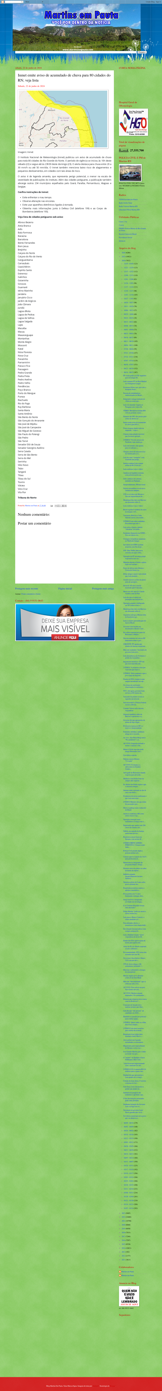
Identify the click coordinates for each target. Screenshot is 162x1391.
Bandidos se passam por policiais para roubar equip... (134, 1017)
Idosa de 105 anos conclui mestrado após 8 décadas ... (133, 586)
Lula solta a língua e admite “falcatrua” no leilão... (132, 528)
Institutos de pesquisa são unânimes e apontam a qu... (133, 1093)
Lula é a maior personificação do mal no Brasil (134, 621)
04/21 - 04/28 (129, 1150)
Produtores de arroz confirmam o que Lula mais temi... (134, 797)
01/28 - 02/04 (129, 1196)
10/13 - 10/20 (129, 306)
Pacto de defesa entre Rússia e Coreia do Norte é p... (133, 569)
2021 (124, 1221)
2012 (124, 1256)
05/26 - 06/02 (129, 1130)
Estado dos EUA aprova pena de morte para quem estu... (134, 941)
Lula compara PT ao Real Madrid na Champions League (134, 382)
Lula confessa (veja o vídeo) (133, 469)
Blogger (112, 1386)
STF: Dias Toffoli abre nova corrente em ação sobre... (133, 551)
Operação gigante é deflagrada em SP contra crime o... (133, 604)
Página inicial (65, 588)
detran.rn (122, 241)
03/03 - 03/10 (129, 1177)
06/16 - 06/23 (129, 372)
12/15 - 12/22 (129, 271)
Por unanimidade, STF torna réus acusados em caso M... (134, 953)
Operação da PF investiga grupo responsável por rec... (134, 557)
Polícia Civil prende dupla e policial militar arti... (133, 851)
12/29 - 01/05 (129, 263)
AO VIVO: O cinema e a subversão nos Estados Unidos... (132, 767)
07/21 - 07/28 (129, 353)
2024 (124, 260)
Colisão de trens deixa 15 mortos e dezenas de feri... (134, 1082)
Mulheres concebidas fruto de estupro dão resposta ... (133, 779)
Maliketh (96, 1386)
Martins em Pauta (128, 1272)
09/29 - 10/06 (129, 314)
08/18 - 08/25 (129, 337)
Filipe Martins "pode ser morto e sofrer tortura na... (134, 912)
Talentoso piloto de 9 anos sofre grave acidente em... (134, 883)
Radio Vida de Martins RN (128, 206)
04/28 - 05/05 (129, 1146)
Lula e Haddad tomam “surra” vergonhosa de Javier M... (133, 936)
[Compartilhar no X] (60, 506)
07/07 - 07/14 (129, 360)
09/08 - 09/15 (129, 326)
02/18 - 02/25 (129, 1185)
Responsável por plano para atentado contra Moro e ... (133, 1035)
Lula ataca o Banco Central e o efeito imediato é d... (133, 918)
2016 (124, 1240)
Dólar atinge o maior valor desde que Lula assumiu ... (134, 575)
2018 (124, 1232)
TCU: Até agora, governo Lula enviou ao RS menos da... (134, 692)
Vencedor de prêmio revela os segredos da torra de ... (133, 697)
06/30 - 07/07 (129, 364)
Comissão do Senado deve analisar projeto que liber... (133, 1006)
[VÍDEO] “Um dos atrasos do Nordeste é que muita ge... (133, 441)
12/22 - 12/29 (129, 267)
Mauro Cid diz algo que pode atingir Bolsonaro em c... (133, 750)
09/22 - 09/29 (129, 318)
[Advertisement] (135, 1357)
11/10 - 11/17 (129, 291)
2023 (124, 1213)
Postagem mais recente (26, 588)
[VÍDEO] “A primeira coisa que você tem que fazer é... (134, 668)
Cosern (121, 225)
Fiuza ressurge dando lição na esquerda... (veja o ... (133, 429)
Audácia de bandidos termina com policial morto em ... (133, 474)
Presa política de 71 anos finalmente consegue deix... (133, 895)
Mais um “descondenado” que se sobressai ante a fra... (134, 982)
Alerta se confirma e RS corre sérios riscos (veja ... (133, 814)
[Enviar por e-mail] (56, 506)
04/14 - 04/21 (129, 1154)
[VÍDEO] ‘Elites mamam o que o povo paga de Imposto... (134, 674)
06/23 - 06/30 (129, 368)
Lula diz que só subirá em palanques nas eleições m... (133, 598)
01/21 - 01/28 (129, 1200)
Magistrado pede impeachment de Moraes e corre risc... (134, 1047)
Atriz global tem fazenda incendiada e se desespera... (133, 1041)
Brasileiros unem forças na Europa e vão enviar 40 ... (133, 838)
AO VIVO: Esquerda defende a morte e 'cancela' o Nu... (134, 744)
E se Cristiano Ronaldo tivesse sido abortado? (133, 906)
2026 (124, 252)
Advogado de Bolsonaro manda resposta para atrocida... (134, 773)
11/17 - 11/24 (129, 287)
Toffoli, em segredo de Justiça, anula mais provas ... (133, 832)
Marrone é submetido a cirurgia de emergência (134, 971)
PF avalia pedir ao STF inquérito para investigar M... (134, 376)
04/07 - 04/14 (129, 1158)
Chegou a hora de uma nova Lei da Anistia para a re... (134, 452)
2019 (124, 1228)
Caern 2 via (123, 221)
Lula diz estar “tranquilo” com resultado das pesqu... (133, 458)
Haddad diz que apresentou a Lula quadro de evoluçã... (133, 1076)
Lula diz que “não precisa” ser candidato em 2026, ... (133, 1011)
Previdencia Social (125, 237)
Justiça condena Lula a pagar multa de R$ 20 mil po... (133, 464)
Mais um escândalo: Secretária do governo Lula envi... (135, 651)
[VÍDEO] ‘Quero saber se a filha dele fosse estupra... (134, 1023)
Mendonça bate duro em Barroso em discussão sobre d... (134, 501)
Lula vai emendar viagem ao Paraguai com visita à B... (133, 406)
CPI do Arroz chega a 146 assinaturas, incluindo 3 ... (133, 965)
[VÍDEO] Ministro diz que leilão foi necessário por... (134, 803)
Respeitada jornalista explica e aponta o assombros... (133, 889)
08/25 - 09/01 (129, 333)
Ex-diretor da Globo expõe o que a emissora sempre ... (134, 785)
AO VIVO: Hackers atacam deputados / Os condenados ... (134, 994)
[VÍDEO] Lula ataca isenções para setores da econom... (133, 1029)
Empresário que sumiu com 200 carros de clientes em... (134, 826)
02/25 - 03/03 (129, 1181)
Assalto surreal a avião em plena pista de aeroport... (134, 580)
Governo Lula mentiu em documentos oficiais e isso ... (134, 627)
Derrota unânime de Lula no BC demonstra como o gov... (134, 639)
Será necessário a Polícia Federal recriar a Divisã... (134, 703)
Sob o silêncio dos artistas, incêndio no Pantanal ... (132, 479)
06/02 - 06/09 (129, 1126)
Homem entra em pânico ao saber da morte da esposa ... (135, 869)
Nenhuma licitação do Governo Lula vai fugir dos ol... (134, 1105)
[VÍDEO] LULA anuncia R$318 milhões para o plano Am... (134, 1070)
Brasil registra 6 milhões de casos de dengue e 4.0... (134, 510)
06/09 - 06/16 (129, 1123)
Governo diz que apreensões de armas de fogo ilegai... (134, 721)
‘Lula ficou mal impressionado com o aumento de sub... (134, 1064)
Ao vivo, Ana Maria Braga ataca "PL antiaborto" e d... (134, 738)
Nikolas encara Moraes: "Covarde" (131, 760)
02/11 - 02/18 (129, 1189)
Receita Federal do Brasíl (128, 234)
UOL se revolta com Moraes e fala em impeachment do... (133, 495)
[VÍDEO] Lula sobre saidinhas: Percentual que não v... (134, 522)
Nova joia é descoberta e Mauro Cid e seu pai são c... (134, 959)
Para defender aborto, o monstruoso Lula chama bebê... (135, 924)
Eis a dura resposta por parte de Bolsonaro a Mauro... (134, 633)
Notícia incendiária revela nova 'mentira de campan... (134, 489)
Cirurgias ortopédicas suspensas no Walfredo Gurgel (134, 540)
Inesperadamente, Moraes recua (134, 484)
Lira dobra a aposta (130, 755)
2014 (124, 1248)
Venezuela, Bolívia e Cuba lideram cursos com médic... (134, 516)
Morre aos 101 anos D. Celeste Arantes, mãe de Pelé (133, 592)
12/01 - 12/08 (129, 279)
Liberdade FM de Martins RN (129, 209)
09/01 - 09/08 (129, 329)
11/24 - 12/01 (129, 283)
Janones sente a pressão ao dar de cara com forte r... (134, 791)
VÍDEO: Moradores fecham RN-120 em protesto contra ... (134, 411)
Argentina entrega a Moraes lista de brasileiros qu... (134, 616)
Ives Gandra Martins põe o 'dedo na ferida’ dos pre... (134, 1052)
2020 (124, 1225)
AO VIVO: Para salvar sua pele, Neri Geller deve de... (134, 988)
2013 (124, 1252)
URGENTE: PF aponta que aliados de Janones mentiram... (134, 645)
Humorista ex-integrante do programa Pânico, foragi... (133, 863)
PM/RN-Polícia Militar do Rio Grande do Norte (132, 229)
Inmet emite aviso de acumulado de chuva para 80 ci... (134, 423)
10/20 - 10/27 (129, 302)
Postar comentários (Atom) (30, 594)
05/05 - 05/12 (129, 1142)
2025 (124, 256)
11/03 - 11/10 (129, 295)
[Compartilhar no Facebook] (63, 506)
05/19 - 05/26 (129, 1134)
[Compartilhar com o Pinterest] (65, 506)
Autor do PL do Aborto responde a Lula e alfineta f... (134, 947)
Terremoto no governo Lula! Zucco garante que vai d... (133, 1111)
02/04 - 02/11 (129, 1192)
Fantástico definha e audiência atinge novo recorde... (133, 732)
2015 (124, 1244)
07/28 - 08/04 (129, 349)
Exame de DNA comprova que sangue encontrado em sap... (134, 680)
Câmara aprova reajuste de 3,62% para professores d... (135, 857)
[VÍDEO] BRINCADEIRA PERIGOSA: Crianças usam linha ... (134, 845)
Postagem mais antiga (103, 588)
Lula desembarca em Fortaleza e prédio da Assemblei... (134, 657)
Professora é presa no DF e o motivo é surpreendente (133, 727)
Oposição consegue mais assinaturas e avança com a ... (134, 820)
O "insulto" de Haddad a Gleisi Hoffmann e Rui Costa (134, 1058)
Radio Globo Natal (125, 203)
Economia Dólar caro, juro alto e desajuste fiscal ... (134, 388)
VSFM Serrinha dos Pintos (128, 199)
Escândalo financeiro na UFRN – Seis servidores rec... (134, 534)
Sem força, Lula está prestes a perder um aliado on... (133, 1087)
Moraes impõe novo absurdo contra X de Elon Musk (133, 976)
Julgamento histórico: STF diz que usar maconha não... (133, 662)
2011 (124, 1259)
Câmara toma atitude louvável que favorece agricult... (133, 435)
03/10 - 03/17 (129, 1173)
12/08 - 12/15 (129, 275)
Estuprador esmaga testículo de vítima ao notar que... (134, 400)
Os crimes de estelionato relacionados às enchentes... (133, 686)
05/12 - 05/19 (129, 1138)
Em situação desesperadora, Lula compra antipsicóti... (134, 930)
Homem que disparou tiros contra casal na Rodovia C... (135, 1000)
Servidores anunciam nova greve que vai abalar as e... (134, 1117)
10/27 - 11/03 (129, 298)
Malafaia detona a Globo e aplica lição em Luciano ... (134, 563)
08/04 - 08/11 (129, 345)
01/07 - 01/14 (129, 1208)
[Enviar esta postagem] (51, 505)
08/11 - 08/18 (129, 341)
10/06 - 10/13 (129, 310)
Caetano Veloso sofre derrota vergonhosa (133, 709)
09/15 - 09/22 (129, 322)
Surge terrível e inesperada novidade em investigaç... (133, 900)
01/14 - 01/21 (129, 1204)
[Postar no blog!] (58, 506)
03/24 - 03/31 (129, 1165)
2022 (124, 1217)
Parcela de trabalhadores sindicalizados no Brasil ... (133, 394)
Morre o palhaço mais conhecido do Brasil (134, 809)
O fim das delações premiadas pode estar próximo (133, 1099)
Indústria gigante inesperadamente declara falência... (132, 876)
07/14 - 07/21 (129, 357)
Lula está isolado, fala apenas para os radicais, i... (133, 446)
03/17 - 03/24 (129, 1169)
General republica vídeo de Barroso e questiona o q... (133, 715)
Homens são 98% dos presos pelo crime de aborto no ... (134, 417)
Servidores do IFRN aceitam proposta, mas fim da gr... (133, 545)
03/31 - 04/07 (129, 1161)
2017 (124, 1236)
